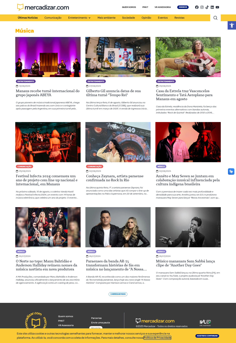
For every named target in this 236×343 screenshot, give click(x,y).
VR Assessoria (66, 325)
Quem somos (65, 316)
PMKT (145, 7)
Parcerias (96, 318)
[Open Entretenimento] (89, 18)
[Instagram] (202, 7)
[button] (232, 25)
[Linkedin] (212, 7)
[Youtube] (217, 7)
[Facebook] (197, 7)
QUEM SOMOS (129, 7)
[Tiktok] (207, 7)
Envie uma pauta (100, 322)
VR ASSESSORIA (163, 7)
